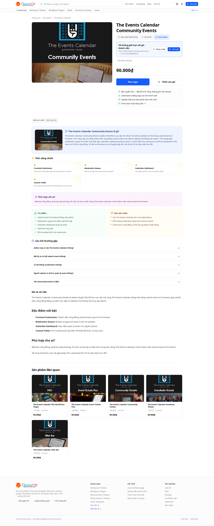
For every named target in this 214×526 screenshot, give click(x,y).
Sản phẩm (129, 4)
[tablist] (45, 120)
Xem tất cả (94, 505)
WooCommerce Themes (100, 498)
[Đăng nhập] (182, 4)
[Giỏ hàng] (177, 4)
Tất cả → (194, 10)
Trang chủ (36, 18)
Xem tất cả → (95, 509)
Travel (96, 10)
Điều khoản (194, 519)
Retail (69, 10)
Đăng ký (168, 495)
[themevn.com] (26, 4)
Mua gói (193, 4)
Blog (149, 4)
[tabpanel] (107, 240)
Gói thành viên (171, 498)
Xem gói (175, 49)
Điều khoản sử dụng (136, 498)
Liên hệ (157, 4)
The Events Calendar (62, 18)
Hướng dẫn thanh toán (137, 491)
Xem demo (163, 37)
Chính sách (184, 519)
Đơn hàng (169, 505)
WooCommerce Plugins (100, 495)
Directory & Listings (83, 10)
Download (169, 502)
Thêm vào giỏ (168, 82)
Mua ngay (133, 82)
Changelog (140, 4)
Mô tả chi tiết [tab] (38, 120)
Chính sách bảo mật (136, 495)
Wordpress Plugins (57, 10)
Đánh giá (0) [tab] (51, 120)
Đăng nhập (160, 49)
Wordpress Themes (38, 10)
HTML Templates (97, 502)
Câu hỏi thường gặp (136, 488)
